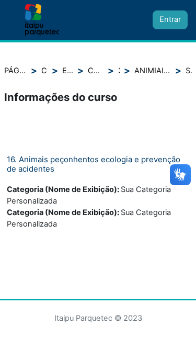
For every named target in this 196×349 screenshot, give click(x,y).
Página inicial (15, 70)
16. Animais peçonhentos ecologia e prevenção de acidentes (93, 164)
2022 (119, 70)
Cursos (44, 70)
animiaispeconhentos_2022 (152, 70)
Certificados (95, 70)
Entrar (170, 19)
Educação (67, 70)
